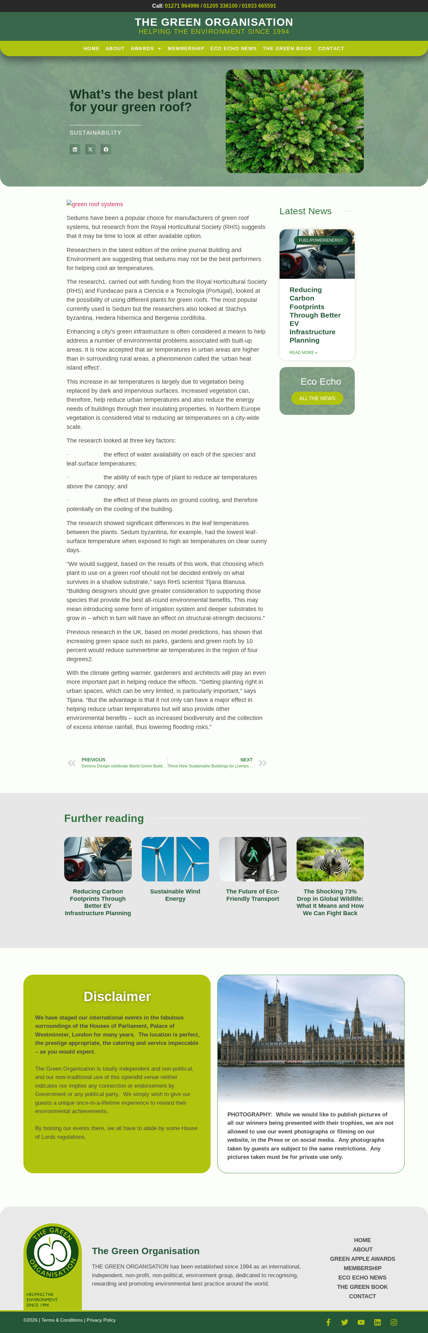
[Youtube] (361, 1322)
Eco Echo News (233, 48)
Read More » (303, 352)
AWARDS (142, 48)
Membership (186, 48)
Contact (331, 48)
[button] (75, 149)
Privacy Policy (101, 1320)
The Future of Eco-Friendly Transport (252, 895)
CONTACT (362, 1296)
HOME (92, 48)
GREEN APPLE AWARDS (362, 1259)
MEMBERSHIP (363, 1268)
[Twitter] (344, 1322)
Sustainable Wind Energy (175, 895)
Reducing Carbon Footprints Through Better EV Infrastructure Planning (315, 315)
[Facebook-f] (328, 1322)
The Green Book (287, 48)
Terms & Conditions (62, 1320)
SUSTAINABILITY (95, 133)
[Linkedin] (377, 1322)
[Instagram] (394, 1322)
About (115, 48)
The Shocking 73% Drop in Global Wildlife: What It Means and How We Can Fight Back (330, 902)
